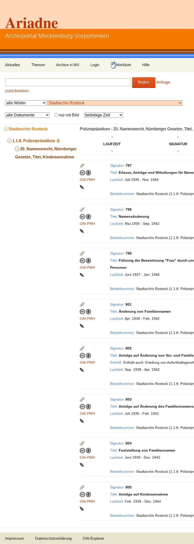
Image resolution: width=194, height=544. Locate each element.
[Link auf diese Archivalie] (82, 187)
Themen (38, 65)
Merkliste (123, 65)
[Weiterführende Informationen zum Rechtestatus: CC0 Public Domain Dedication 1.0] (85, 172)
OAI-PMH (87, 180)
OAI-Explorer (93, 538)
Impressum (14, 538)
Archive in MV (67, 65)
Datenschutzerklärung (53, 538)
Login (94, 65)
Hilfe (146, 65)
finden (143, 82)
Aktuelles (12, 65)
